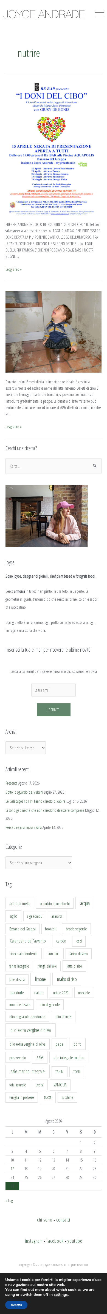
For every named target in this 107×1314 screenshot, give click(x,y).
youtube (74, 1240)
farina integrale (19, 966)
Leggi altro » (13, 269)
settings (61, 1294)
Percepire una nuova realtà (23, 827)
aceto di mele (20, 903)
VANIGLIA (60, 1085)
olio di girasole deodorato (27, 1016)
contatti (63, 1219)
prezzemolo (17, 1057)
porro (77, 1044)
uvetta (40, 1085)
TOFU (76, 1071)
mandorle (17, 993)
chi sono (44, 1219)
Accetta (16, 1305)
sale (40, 1057)
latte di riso (74, 966)
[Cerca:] (53, 466)
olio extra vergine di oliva (28, 1044)
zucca (48, 1097)
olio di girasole (50, 1004)
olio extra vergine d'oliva (30, 1030)
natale (38, 993)
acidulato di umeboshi (55, 903)
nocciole (84, 992)
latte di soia (17, 979)
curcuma (54, 953)
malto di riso (67, 979)
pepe (59, 1044)
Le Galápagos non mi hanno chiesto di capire (35, 801)
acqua (85, 903)
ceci (79, 941)
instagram (34, 1240)
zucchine (67, 1097)
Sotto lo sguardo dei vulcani (24, 792)
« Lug (9, 1200)
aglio (13, 916)
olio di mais (63, 1016)
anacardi (57, 916)
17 (12, 1168)
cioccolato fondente (24, 954)
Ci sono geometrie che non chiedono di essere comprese (44, 810)
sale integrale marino (69, 1058)
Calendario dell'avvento (28, 941)
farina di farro (79, 953)
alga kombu (34, 916)
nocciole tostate (19, 1004)
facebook (55, 1240)
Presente (11, 783)
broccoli (50, 928)
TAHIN (59, 1071)
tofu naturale (17, 1085)
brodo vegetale (76, 928)
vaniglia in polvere (21, 1097)
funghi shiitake (47, 966)
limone (40, 979)
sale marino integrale (27, 1071)
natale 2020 (61, 992)
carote (61, 941)
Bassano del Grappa (22, 928)
